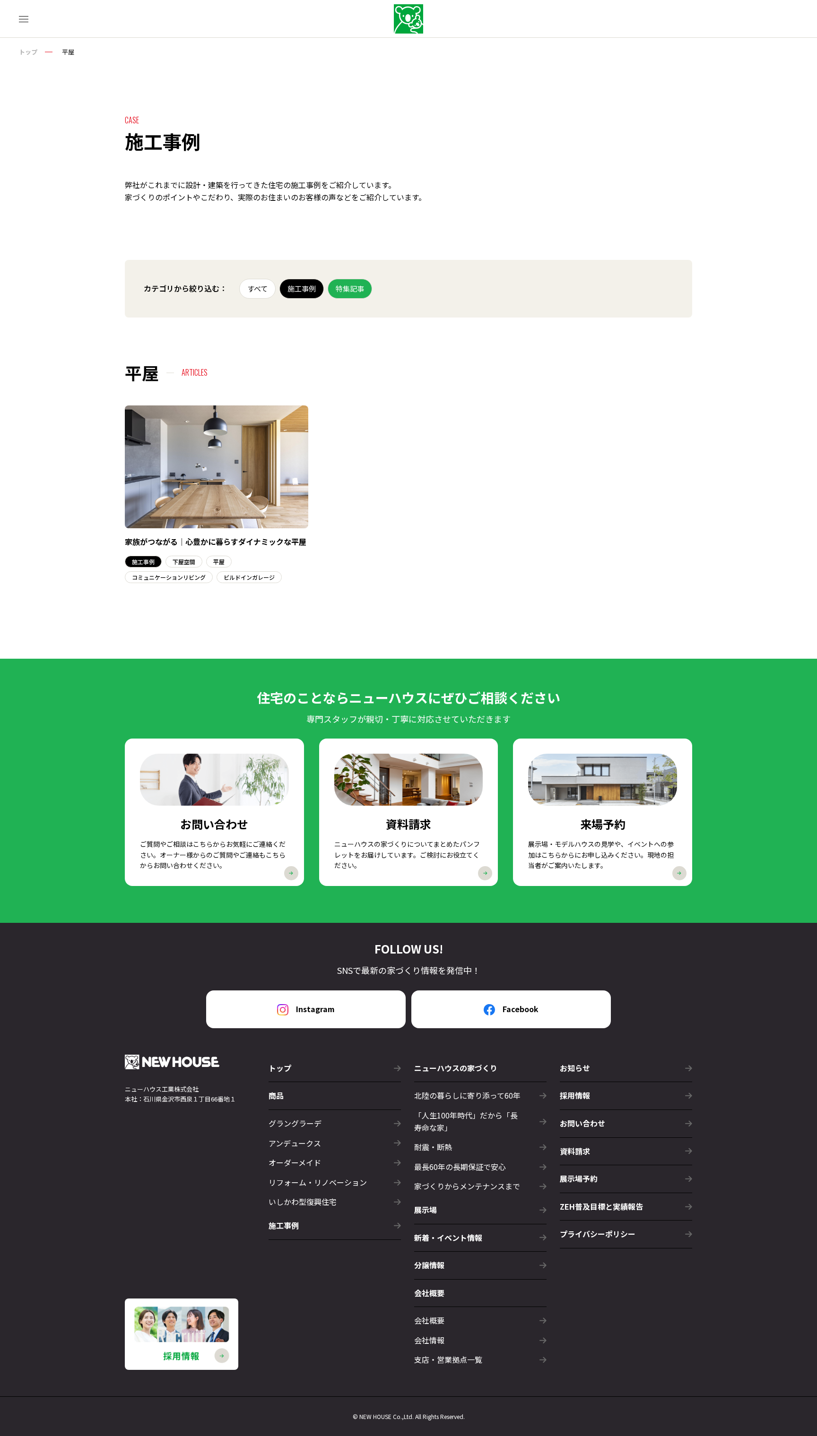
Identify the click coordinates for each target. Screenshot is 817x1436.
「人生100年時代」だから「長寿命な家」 (466, 1121)
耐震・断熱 (433, 1146)
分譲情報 (429, 1265)
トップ (28, 51)
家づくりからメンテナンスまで (467, 1186)
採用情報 (575, 1095)
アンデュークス (295, 1143)
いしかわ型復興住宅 (303, 1201)
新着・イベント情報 (448, 1237)
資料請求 (575, 1151)
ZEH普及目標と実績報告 (601, 1206)
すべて (257, 288)
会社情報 (429, 1340)
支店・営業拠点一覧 (448, 1359)
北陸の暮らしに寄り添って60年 (467, 1095)
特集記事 (350, 288)
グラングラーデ (295, 1123)
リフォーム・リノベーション (318, 1182)
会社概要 (429, 1320)
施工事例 (301, 288)
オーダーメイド (295, 1162)
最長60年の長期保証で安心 (460, 1166)
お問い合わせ (582, 1123)
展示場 (425, 1209)
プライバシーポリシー (597, 1233)
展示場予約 (579, 1178)
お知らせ (575, 1068)
